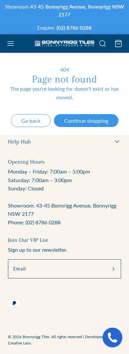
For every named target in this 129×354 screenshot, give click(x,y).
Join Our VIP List (28, 240)
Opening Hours (26, 161)
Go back (30, 120)
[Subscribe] (113, 268)
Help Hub (19, 141)
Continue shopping (86, 120)
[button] (11, 43)
